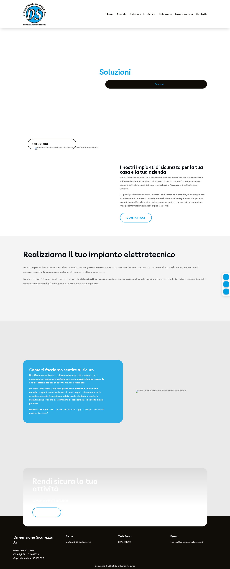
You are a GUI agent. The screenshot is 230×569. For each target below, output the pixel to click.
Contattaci (136, 217)
